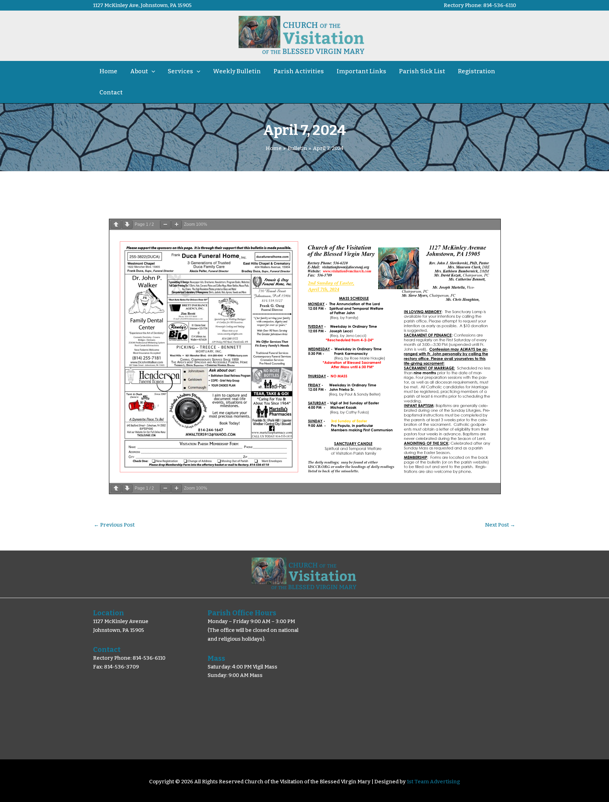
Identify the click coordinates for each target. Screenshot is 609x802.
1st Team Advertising (433, 781)
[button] (151, 71)
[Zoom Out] (165, 224)
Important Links (361, 71)
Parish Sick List (422, 71)
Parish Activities (298, 71)
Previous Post (114, 525)
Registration (476, 71)
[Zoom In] (176, 224)
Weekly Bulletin (237, 71)
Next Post (500, 525)
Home (108, 71)
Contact (111, 92)
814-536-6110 (499, 5)
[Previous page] (116, 224)
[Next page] (127, 224)
